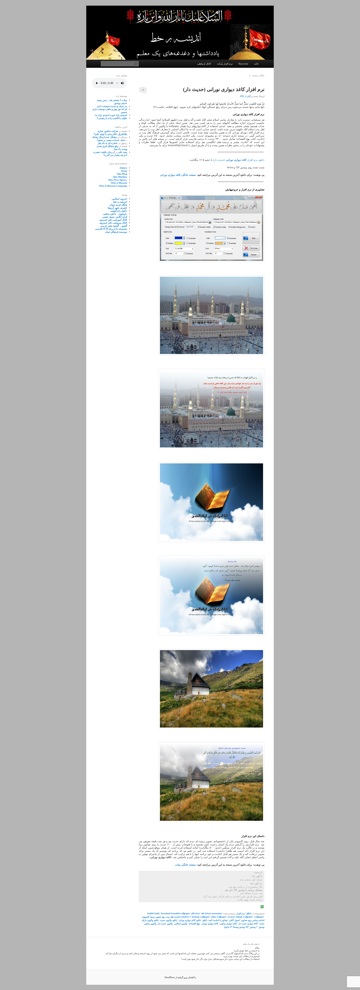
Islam (124, 170)
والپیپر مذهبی (150, 923)
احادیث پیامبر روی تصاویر (252, 920)
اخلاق (248, 913)
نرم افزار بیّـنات (225, 63)
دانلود (204, 920)
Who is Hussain (119, 182)
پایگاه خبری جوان (118, 204)
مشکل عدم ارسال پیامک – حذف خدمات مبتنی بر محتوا (109, 138)
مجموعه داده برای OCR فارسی (111, 228)
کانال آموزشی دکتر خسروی (113, 219)
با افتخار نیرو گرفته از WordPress (180, 977)
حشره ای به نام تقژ (108, 143)
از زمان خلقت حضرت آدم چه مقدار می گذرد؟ (110, 153)
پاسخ (228, 927)
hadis (157, 913)
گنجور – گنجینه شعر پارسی (113, 225)
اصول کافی (234, 920)
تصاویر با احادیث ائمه (218, 920)
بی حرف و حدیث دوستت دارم (112, 106)
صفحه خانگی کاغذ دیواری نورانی (178, 175)
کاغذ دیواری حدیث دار (248, 923)
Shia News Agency (117, 179)
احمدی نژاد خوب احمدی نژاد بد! (111, 115)
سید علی (122, 152)
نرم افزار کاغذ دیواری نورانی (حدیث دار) (223, 89)
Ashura (123, 167)
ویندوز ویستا (239, 927)
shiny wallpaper (218, 917)
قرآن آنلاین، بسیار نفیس (114, 216)
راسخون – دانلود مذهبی (115, 213)
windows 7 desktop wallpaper (195, 917)
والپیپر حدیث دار (165, 923)
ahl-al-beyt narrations (211, 913)
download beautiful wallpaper (175, 913)
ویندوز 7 (260, 927)
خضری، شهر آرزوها (117, 207)
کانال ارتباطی (204, 63)
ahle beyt (195, 913)
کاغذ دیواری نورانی (209, 923)
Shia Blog (122, 173)
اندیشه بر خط (120, 201)
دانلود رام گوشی (118, 210)
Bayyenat (243, 63)
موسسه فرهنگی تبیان (116, 231)
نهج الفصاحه (194, 923)
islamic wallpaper (244, 917)
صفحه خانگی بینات (185, 864)
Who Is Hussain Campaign (113, 185)
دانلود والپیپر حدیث (168, 920)
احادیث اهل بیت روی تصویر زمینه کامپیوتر (161, 917)
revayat (231, 917)
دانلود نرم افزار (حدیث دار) (238, 160)
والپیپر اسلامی (180, 923)
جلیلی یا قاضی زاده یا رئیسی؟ (112, 118)
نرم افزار (240, 913)
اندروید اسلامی (119, 198)
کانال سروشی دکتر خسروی (113, 222)
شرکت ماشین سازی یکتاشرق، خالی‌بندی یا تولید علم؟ (110, 132)
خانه (256, 63)
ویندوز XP (250, 927)
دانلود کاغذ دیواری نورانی (189, 920)
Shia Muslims (120, 176)
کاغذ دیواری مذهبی (228, 923)
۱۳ (143, 90)
